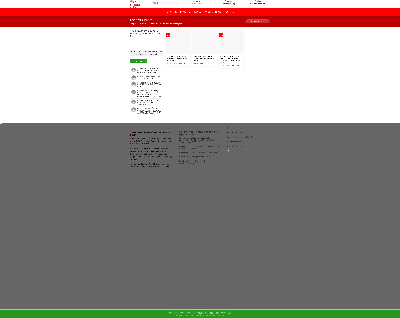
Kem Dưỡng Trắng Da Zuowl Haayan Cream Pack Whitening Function (204, 58)
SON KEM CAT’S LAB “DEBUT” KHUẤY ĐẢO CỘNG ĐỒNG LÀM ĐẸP (149, 85)
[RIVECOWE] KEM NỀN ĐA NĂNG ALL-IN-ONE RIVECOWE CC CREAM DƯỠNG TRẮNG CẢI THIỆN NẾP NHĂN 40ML (149, 111)
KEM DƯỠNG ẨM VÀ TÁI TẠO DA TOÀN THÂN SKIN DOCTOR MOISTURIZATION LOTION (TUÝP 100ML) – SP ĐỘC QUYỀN (149, 93)
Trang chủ (133, 24)
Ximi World (134, 166)
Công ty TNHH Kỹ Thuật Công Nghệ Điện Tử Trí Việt (206, 315)
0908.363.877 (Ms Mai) (196, 153)
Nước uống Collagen (161, 166)
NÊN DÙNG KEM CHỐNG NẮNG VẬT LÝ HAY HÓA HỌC (149, 77)
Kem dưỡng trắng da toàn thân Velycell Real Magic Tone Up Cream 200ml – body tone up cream (230, 59)
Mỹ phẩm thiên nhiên (161, 164)
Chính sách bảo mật (234, 132)
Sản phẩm (142, 24)
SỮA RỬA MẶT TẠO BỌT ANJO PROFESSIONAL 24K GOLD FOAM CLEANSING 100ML (148, 70)
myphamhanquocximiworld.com (198, 157)
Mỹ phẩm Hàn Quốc (145, 164)
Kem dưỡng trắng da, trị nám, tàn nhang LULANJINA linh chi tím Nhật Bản (177, 58)
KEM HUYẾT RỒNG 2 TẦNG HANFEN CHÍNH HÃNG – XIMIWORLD (147, 102)
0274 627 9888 (197, 3)
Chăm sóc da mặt (145, 166)
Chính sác (240, 137)
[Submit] (175, 3)
